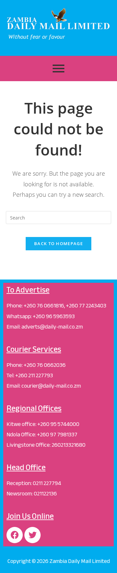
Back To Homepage (58, 243)
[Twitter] (32, 535)
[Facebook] (14, 535)
